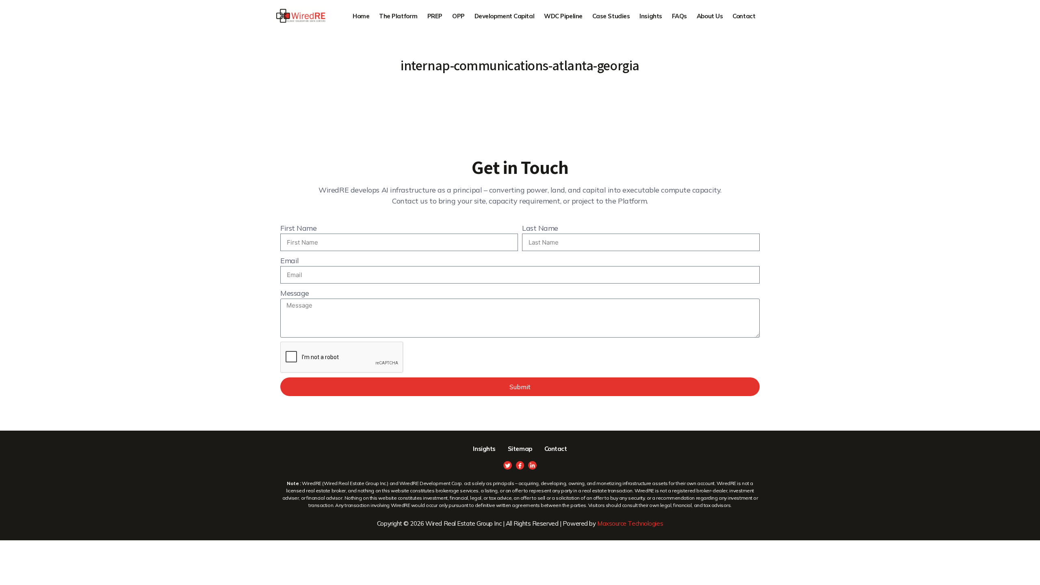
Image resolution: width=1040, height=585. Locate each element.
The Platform (398, 16)
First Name (298, 228)
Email (289, 260)
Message (294, 293)
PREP (434, 16)
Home (361, 16)
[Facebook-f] (520, 465)
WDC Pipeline (563, 16)
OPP (458, 16)
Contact (743, 16)
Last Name (540, 228)
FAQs (679, 16)
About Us (710, 16)
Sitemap (520, 449)
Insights (650, 16)
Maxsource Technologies (630, 523)
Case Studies (611, 16)
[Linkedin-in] (532, 465)
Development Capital (504, 16)
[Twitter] (507, 465)
